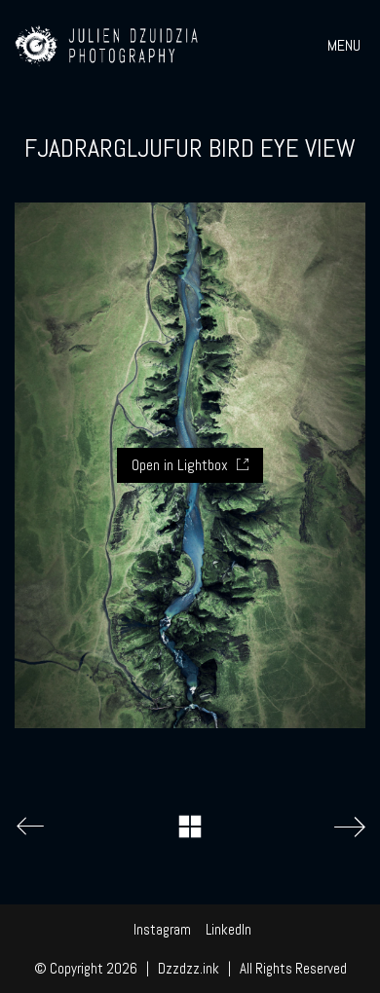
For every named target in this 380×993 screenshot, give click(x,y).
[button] (346, 45)
